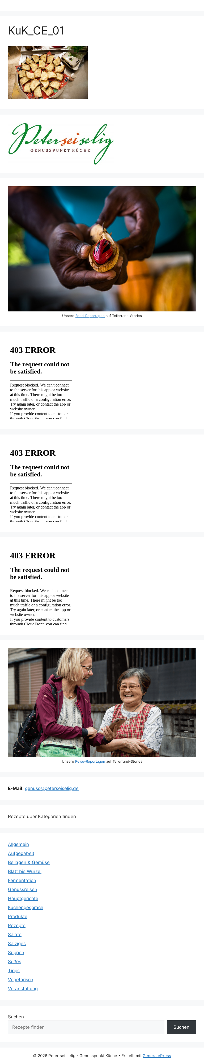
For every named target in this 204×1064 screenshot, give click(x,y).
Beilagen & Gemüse (29, 862)
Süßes (14, 961)
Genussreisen (22, 889)
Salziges (17, 943)
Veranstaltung (23, 988)
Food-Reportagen (90, 316)
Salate (15, 934)
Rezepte (17, 925)
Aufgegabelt (21, 853)
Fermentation (22, 880)
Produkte (17, 916)
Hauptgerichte (23, 898)
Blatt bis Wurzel (24, 871)
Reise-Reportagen (90, 761)
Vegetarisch (20, 979)
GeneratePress (157, 1055)
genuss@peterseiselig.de (52, 788)
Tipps (14, 970)
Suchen (16, 1016)
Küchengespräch (25, 907)
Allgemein (18, 844)
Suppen (16, 952)
